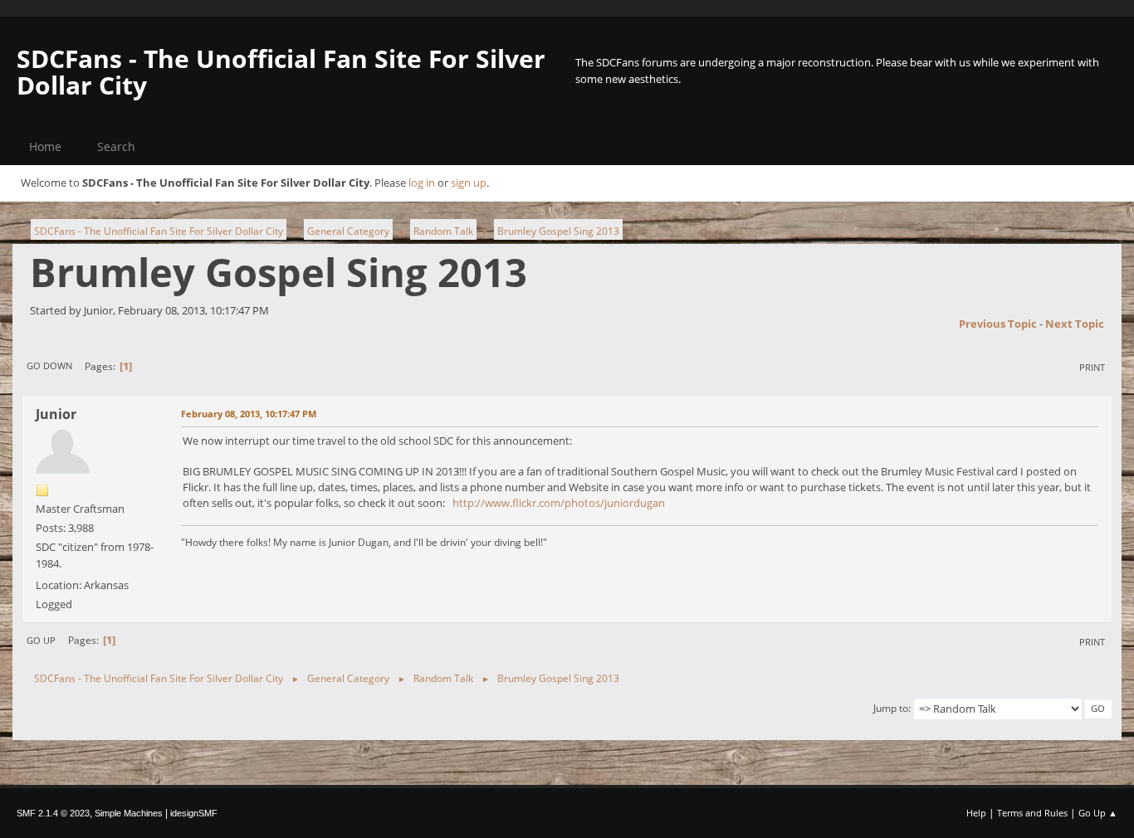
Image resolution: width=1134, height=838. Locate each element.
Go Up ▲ (1097, 812)
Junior (56, 414)
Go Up (41, 640)
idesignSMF (194, 813)
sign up (468, 182)
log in (421, 182)
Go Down (49, 365)
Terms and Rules (1032, 812)
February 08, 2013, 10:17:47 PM (248, 413)
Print (1092, 367)
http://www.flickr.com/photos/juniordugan (558, 502)
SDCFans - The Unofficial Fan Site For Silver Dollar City (281, 71)
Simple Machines (129, 813)
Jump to (890, 708)
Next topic (1074, 323)
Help (976, 812)
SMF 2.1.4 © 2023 (53, 813)
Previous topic (998, 323)
